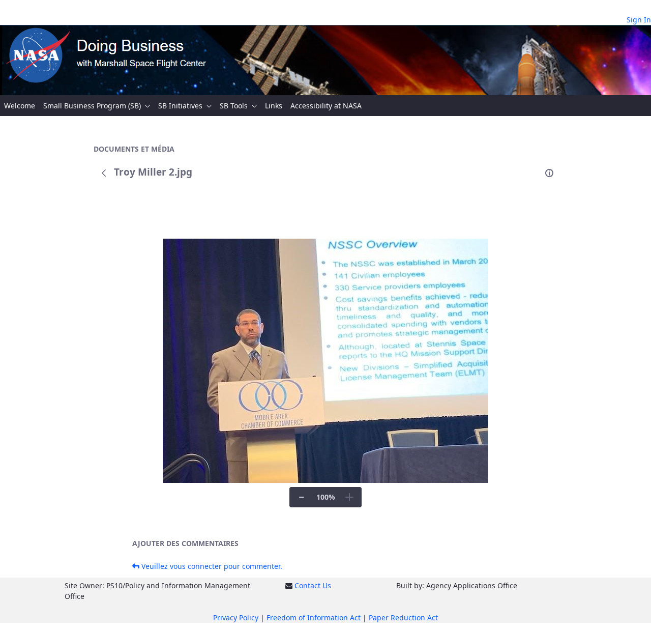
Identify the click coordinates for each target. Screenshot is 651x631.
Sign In (639, 19)
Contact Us (312, 585)
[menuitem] (19, 105)
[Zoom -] (301, 497)
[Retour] (104, 173)
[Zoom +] (349, 497)
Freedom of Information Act (314, 617)
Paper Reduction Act (403, 617)
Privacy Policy (235, 617)
